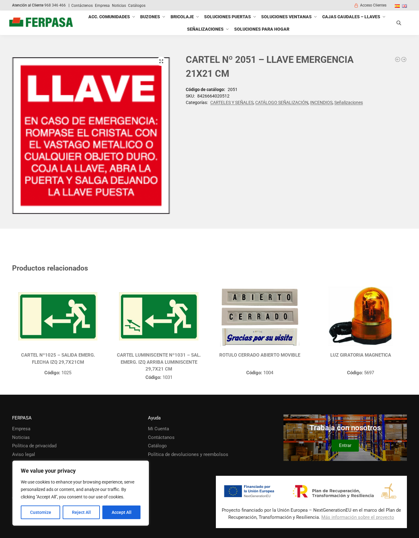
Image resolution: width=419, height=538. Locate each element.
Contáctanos (161, 437)
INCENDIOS (321, 102)
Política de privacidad (34, 446)
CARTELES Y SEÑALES (231, 102)
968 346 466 (55, 5)
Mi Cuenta (158, 429)
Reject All (81, 512)
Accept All (121, 512)
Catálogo (157, 446)
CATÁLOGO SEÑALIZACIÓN (281, 102)
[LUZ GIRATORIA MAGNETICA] (360, 316)
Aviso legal (23, 454)
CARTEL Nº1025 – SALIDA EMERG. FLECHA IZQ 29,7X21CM (58, 358)
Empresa (102, 5)
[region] (80, 493)
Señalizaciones (348, 102)
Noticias (119, 5)
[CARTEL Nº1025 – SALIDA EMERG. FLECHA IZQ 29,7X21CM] (57, 316)
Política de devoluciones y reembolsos (188, 454)
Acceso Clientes (373, 5)
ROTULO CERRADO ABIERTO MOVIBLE (259, 355)
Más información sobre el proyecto (357, 517)
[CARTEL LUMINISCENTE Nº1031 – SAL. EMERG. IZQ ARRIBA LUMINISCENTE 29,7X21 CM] (158, 316)
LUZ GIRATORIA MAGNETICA (360, 355)
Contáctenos (82, 5)
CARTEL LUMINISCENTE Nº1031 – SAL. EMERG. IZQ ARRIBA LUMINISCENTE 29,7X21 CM (159, 362)
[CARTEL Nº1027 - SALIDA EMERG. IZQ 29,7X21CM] (404, 59)
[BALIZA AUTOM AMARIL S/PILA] (397, 59)
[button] (161, 61)
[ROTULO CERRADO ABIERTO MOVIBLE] (259, 316)
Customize (40, 512)
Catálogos (136, 5)
